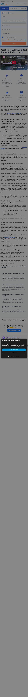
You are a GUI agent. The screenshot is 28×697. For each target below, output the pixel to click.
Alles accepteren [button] (14, 349)
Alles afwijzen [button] (14, 353)
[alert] (14, 348)
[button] (14, 356)
